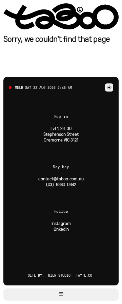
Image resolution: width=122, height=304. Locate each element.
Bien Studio (59, 275)
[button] (61, 294)
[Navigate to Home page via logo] (61, 16)
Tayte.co (84, 275)
